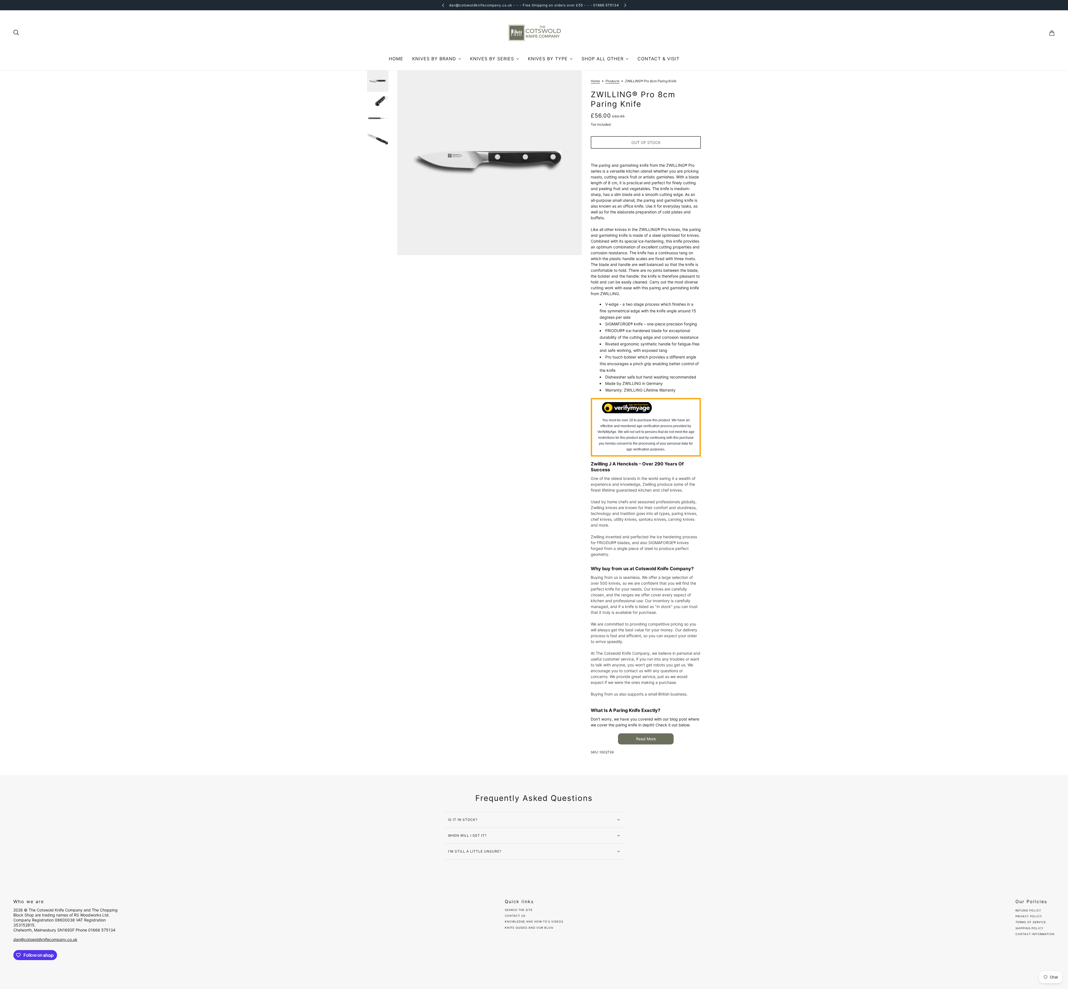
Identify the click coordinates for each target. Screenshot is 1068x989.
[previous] (443, 5)
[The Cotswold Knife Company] (534, 33)
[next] (625, 5)
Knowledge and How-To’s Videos (534, 921)
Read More (646, 738)
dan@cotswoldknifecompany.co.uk (45, 939)
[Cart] (1052, 33)
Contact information (1035, 934)
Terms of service (1030, 922)
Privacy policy (1028, 916)
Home (595, 81)
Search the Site (519, 909)
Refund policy (1028, 910)
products (612, 81)
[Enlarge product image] (489, 163)
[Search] (16, 32)
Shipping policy (1029, 928)
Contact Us (515, 915)
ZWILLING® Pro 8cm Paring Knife (633, 99)
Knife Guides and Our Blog (529, 927)
